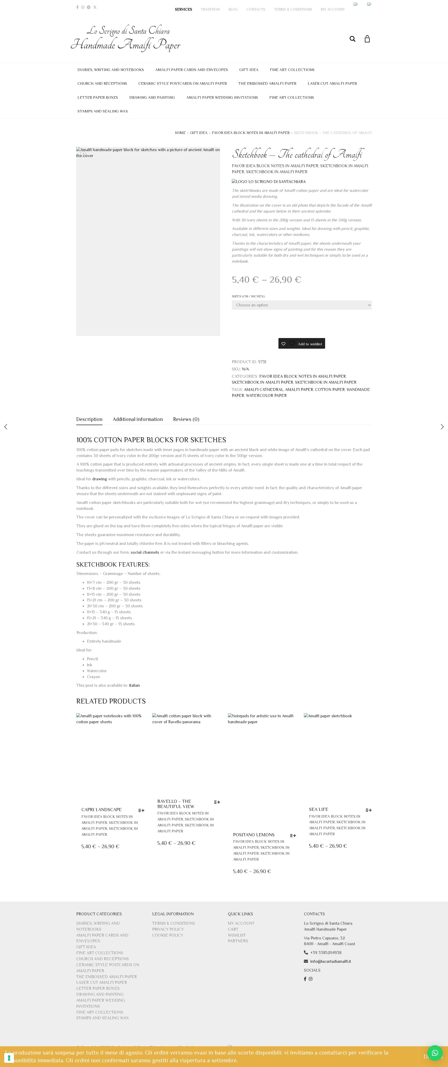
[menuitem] (356, 4)
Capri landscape (101, 809)
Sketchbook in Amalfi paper (276, 172)
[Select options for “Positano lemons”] (294, 835)
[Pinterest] (88, 7)
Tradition (210, 9)
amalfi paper (299, 389)
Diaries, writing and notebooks (111, 69)
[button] (435, 1053)
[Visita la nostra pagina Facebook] (306, 979)
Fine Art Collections (292, 69)
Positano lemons (254, 834)
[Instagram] (82, 7)
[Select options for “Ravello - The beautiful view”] (218, 802)
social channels (145, 552)
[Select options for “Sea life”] (370, 810)
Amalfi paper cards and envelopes (191, 69)
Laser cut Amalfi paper (332, 83)
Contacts (256, 9)
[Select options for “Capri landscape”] (142, 810)
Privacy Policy (168, 929)
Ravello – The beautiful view (175, 804)
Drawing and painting (152, 97)
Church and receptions (102, 83)
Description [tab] (89, 419)
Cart (233, 929)
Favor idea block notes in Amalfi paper (251, 133)
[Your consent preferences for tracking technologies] (9, 1058)
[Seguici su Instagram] (311, 979)
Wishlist (237, 935)
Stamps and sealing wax (103, 111)
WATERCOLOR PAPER (266, 395)
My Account (333, 9)
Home (180, 133)
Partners (238, 941)
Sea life (318, 809)
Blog (233, 9)
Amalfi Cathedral (263, 389)
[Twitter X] (95, 7)
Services (183, 9)
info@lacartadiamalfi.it (330, 961)
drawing (99, 479)
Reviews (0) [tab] (186, 419)
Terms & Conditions (293, 9)
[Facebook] (77, 7)
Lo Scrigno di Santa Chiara (128, 38)
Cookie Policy (167, 935)
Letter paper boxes (98, 97)
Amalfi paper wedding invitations (222, 97)
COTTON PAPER (330, 389)
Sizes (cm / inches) (248, 296)
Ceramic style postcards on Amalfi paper (182, 83)
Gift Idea (248, 69)
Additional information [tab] (138, 419)
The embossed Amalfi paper (267, 83)
